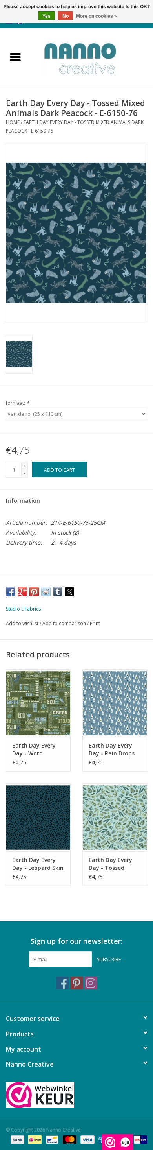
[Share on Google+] (22, 591)
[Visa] (86, 1139)
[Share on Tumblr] (57, 591)
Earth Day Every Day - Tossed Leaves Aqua (110, 864)
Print (95, 623)
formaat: (17, 403)
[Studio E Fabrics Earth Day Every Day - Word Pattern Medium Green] (38, 703)
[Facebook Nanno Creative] (62, 983)
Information (23, 500)
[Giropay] (139, 1139)
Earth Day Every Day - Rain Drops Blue (112, 749)
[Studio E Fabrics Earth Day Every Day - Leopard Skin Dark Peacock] (38, 817)
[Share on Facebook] (10, 591)
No (65, 16)
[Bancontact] (51, 1139)
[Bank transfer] (17, 1139)
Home (13, 122)
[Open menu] (15, 57)
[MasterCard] (69, 1139)
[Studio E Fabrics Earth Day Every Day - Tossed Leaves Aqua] (114, 817)
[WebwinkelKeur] (76, 1095)
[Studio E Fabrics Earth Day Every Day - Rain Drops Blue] (114, 703)
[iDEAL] (34, 1139)
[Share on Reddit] (46, 591)
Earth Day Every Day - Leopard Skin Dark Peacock (38, 864)
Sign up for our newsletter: (76, 941)
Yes (46, 16)
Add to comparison (64, 623)
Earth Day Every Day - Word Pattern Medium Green (34, 749)
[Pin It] (34, 591)
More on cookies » (96, 16)
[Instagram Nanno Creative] (90, 983)
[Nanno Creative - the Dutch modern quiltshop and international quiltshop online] (91, 57)
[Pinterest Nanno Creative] (76, 983)
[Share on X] (69, 591)
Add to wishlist (23, 623)
